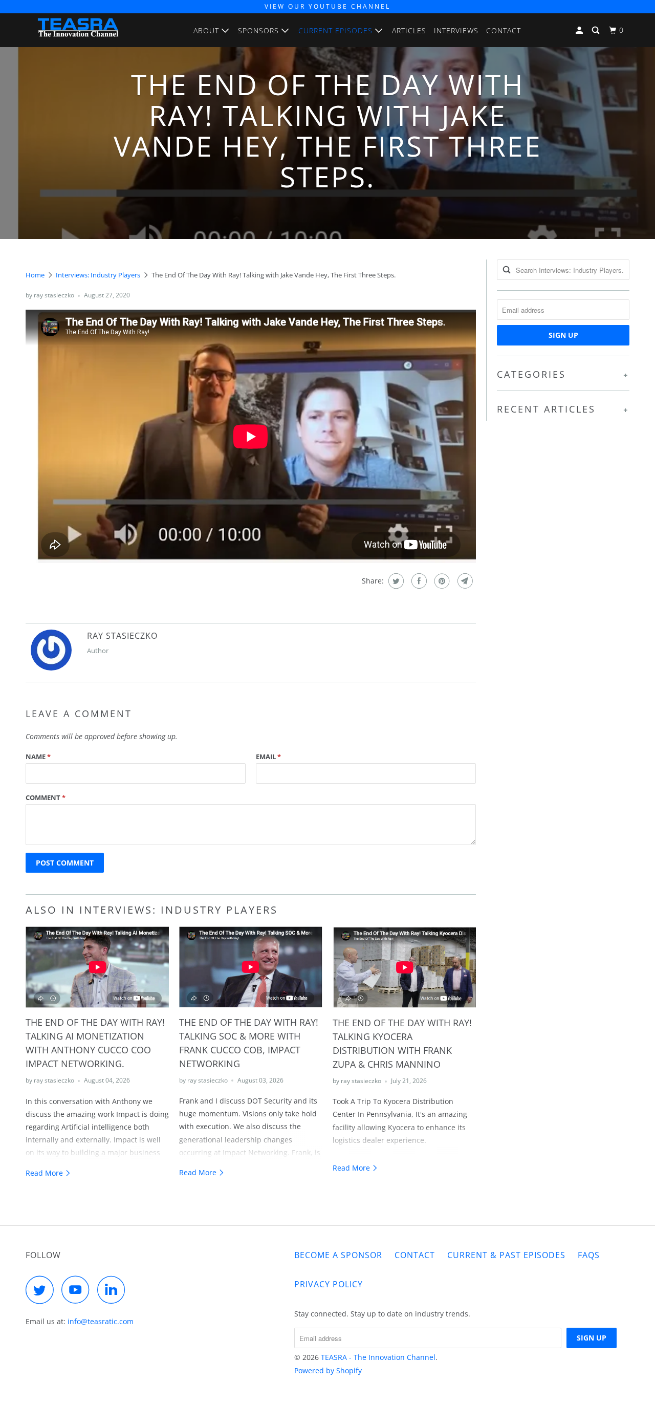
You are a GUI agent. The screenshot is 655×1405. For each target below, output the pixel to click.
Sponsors (259, 30)
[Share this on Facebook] (418, 581)
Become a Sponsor (338, 1255)
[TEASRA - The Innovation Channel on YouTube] (78, 1290)
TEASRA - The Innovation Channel (378, 1357)
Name (38, 756)
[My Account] (580, 30)
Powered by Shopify (328, 1370)
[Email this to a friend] (464, 581)
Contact (503, 30)
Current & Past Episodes (506, 1255)
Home (35, 274)
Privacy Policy (328, 1284)
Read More (45, 1173)
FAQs (589, 1255)
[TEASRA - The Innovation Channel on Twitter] (42, 1290)
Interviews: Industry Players (98, 274)
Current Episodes (336, 30)
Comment (46, 797)
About (207, 30)
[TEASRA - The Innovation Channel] (78, 30)
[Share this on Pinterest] (441, 581)
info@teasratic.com (101, 1321)
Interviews (456, 30)
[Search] (596, 30)
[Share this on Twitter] (395, 581)
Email (268, 756)
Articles (409, 30)
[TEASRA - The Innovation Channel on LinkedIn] (114, 1290)
